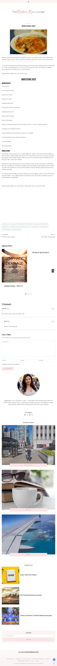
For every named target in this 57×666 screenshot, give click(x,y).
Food (27, 23)
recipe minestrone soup (24, 226)
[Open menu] (28, 1)
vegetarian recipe (16, 229)
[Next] (53, 271)
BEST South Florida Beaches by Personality (31, 595)
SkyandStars (40, 663)
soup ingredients (35, 226)
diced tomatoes (20, 223)
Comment (5, 342)
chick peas (5, 223)
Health (30, 23)
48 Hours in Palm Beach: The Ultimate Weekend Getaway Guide (36, 615)
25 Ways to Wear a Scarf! (8, 236)
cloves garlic (12, 223)
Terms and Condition (38, 658)
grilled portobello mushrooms (41, 223)
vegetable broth (44, 226)
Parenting (19, 658)
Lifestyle (47, 658)
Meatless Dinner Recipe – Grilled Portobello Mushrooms (17, 61)
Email (23, 360)
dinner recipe (29, 223)
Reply (53, 308)
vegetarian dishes (6, 229)
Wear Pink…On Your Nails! (48, 236)
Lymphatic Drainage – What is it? (13, 286)
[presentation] (14, 265)
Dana (5, 321)
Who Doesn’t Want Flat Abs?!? (40, 252)
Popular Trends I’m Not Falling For (28, 575)
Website (41, 360)
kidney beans (5, 226)
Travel (37, 660)
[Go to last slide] (4, 271)
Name (4, 360)
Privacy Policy (11, 658)
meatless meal (13, 226)
